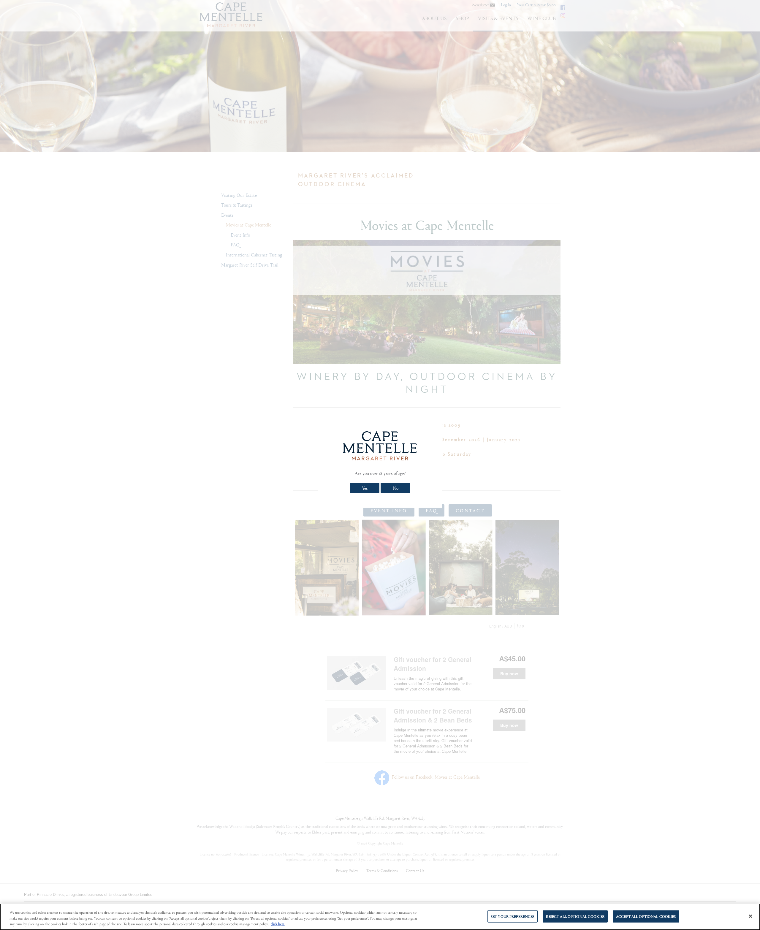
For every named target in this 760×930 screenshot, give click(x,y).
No (395, 487)
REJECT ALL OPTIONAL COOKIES (575, 916)
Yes (365, 487)
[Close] (750, 916)
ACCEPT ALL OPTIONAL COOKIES (646, 916)
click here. (278, 923)
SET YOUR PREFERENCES (513, 916)
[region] (380, 917)
